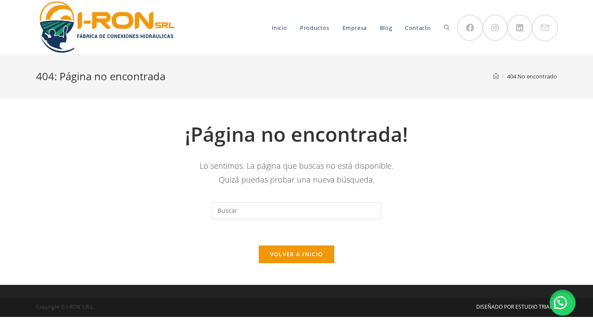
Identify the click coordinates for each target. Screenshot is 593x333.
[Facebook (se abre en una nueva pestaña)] (470, 28)
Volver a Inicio (296, 254)
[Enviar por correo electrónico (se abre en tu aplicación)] (545, 28)
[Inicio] (496, 76)
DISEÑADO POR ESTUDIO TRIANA (516, 306)
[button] (563, 303)
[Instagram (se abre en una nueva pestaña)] (495, 28)
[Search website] (447, 28)
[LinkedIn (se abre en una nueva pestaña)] (519, 28)
